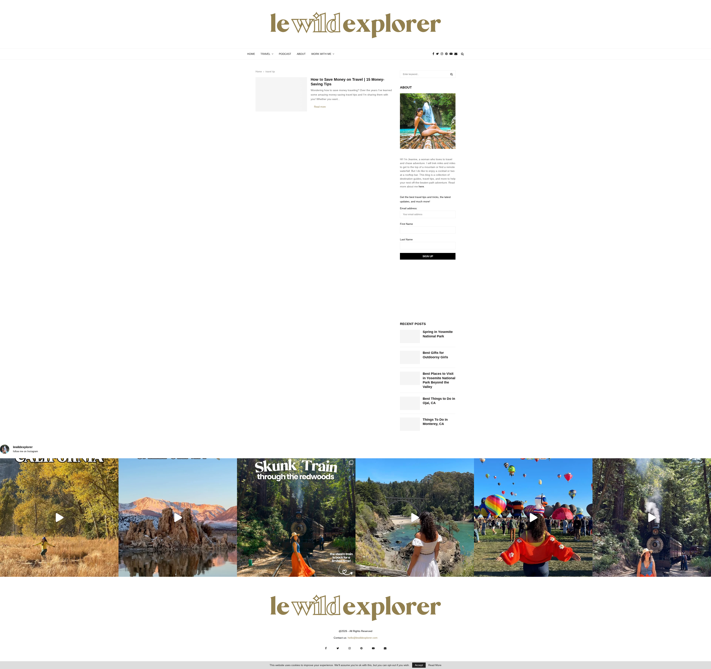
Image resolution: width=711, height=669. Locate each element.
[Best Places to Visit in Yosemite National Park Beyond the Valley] (410, 378)
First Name (406, 223)
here (421, 186)
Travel (265, 53)
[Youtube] (452, 54)
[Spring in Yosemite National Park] (410, 336)
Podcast (285, 53)
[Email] (456, 54)
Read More (434, 665)
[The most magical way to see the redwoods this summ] (296, 517)
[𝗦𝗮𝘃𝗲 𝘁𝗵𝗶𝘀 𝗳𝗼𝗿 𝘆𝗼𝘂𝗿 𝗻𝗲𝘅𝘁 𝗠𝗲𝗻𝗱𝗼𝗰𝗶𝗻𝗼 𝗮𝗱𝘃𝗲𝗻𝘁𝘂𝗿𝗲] (415, 517)
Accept (419, 665)
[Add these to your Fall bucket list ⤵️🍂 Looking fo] (59, 517)
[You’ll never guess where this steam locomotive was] (651, 517)
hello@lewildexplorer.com (363, 637)
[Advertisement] (427, 290)
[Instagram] (443, 54)
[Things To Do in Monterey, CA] (410, 424)
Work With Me (321, 53)
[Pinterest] (447, 54)
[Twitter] (438, 54)
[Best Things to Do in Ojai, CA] (410, 403)
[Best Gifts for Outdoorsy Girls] (410, 357)
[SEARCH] (451, 74)
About (301, 53)
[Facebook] (434, 54)
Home (251, 53)
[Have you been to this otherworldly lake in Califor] (177, 517)
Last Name (406, 239)
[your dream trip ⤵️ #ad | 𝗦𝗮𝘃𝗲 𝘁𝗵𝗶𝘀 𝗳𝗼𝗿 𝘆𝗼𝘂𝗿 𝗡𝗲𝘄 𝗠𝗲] (533, 517)
